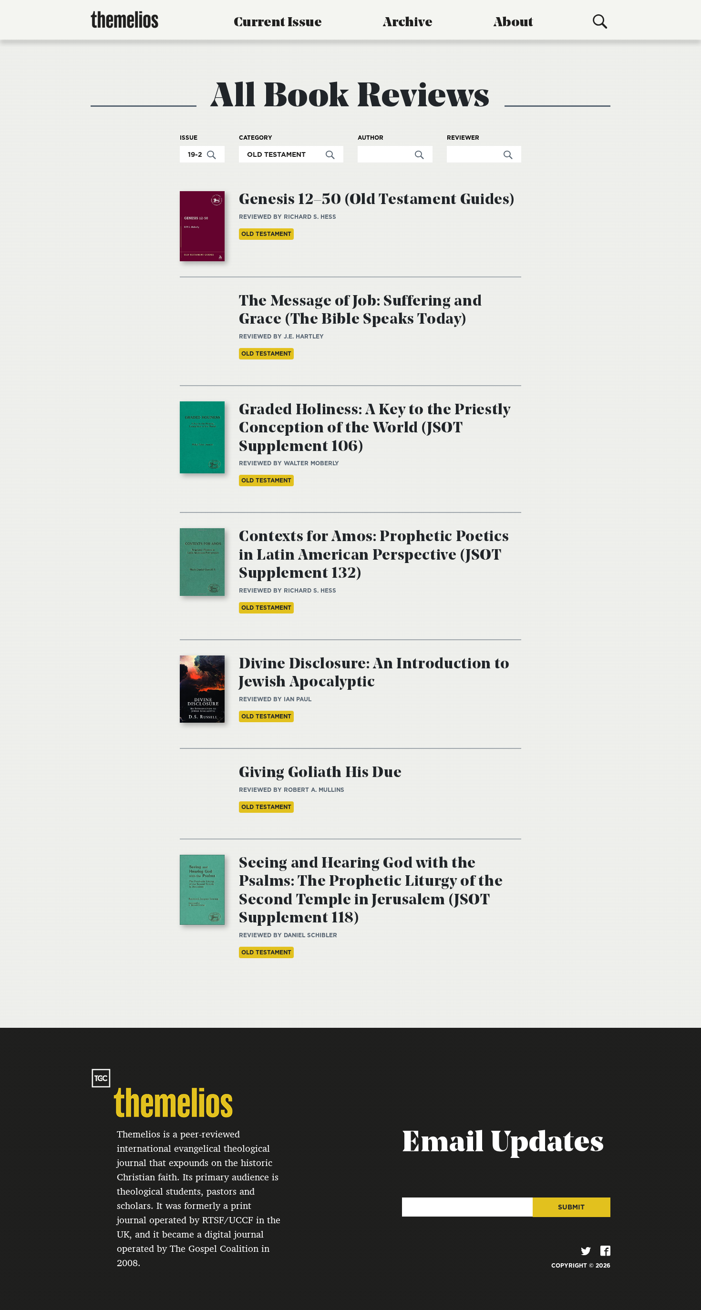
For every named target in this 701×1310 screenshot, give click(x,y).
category (255, 138)
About (513, 23)
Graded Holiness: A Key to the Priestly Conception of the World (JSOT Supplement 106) (374, 429)
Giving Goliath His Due (320, 773)
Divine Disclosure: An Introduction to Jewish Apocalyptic (374, 673)
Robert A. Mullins (314, 790)
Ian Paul (297, 699)
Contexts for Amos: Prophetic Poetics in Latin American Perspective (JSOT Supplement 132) (374, 556)
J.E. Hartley (304, 336)
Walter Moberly (311, 463)
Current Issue (278, 23)
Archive (408, 23)
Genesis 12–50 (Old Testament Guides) (377, 200)
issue (188, 138)
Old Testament (266, 234)
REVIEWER (463, 138)
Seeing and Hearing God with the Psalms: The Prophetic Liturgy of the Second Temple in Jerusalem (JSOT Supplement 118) (371, 891)
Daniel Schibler (310, 935)
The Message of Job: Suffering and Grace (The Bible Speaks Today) (360, 311)
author (370, 138)
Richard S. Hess (310, 217)
